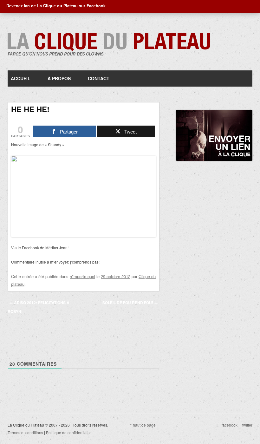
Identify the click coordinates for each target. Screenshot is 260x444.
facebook (229, 425)
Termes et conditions (25, 432)
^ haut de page (143, 425)
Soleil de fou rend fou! (130, 302)
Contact (98, 78)
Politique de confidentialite (69, 432)
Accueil (20, 78)
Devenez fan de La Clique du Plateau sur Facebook (56, 6)
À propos (59, 78)
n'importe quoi (82, 276)
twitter (247, 425)
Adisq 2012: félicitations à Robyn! (38, 307)
